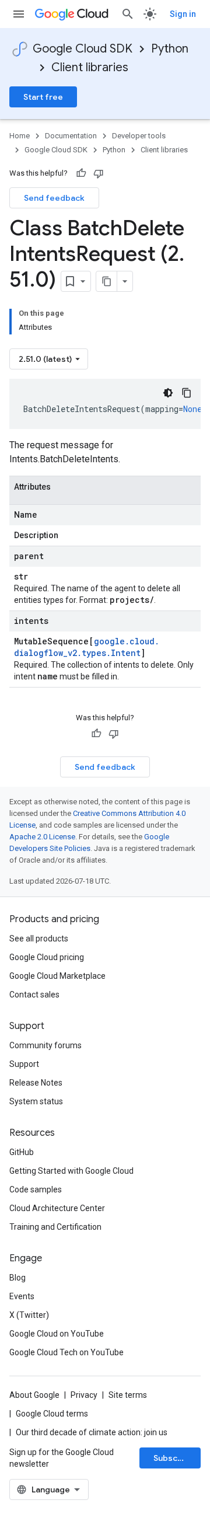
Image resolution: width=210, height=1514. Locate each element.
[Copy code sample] (186, 392)
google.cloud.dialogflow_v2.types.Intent (86, 647)
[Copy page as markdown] (106, 281)
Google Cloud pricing (46, 957)
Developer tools (139, 135)
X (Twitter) (29, 1315)
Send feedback (54, 198)
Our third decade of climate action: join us (91, 1432)
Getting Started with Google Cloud (71, 1170)
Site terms (127, 1395)
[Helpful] (81, 173)
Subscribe (173, 1458)
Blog (17, 1277)
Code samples (35, 1189)
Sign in (183, 14)
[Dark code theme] (168, 392)
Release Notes (35, 1082)
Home (19, 135)
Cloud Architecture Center (57, 1208)
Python (169, 48)
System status (36, 1101)
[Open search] (128, 14)
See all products (38, 938)
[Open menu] (18, 14)
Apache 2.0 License (42, 836)
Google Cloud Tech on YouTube (66, 1352)
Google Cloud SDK (82, 48)
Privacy (84, 1395)
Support (24, 1064)
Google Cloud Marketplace (57, 976)
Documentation (71, 135)
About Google (34, 1395)
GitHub (21, 1152)
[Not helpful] (98, 173)
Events (21, 1296)
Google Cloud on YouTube (56, 1333)
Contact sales (34, 994)
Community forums (45, 1045)
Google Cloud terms (52, 1413)
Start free (43, 97)
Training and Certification (55, 1227)
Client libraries (89, 67)
